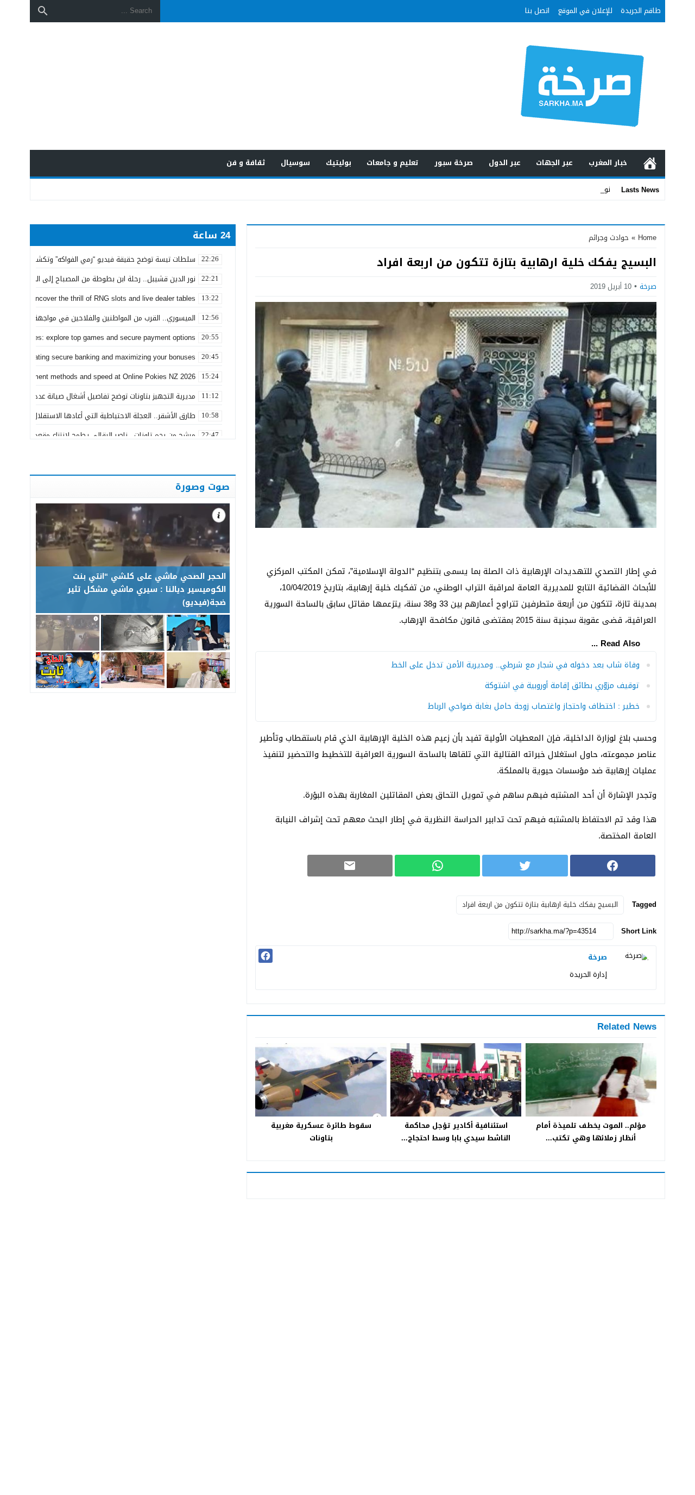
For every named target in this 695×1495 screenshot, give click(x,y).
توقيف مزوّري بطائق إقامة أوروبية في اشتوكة (562, 685)
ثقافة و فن (246, 162)
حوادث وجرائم (609, 237)
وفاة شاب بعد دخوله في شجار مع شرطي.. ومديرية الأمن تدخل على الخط (515, 665)
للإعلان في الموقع (585, 10)
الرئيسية (650, 163)
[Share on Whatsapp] (437, 865)
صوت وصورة (202, 486)
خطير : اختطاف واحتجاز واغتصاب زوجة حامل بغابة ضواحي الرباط (534, 706)
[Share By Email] (350, 865)
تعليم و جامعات (393, 162)
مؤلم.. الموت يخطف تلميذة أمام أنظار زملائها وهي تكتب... (591, 1132)
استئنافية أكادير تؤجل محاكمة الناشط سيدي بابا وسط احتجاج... (455, 1132)
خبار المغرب (608, 162)
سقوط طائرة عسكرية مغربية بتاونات (321, 1132)
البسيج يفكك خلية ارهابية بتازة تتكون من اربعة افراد (540, 904)
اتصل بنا (537, 10)
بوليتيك (338, 162)
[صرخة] (634, 967)
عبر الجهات (554, 162)
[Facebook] (265, 955)
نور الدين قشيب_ (585, 189)
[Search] (43, 10)
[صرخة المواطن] (545, 86)
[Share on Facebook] (613, 865)
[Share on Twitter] (525, 865)
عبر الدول (505, 162)
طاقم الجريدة (641, 10)
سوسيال (295, 162)
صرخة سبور (453, 162)
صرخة (648, 286)
